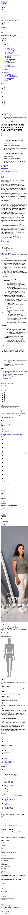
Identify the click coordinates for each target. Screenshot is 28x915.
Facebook (6, 913)
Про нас (9, 74)
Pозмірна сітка (4, 168)
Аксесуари (6, 61)
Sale (5, 68)
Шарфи (8, 65)
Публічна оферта (8, 800)
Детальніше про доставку (7, 383)
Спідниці (9, 46)
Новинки (6, 69)
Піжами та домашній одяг (13, 55)
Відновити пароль (5, 872)
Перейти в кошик (16, 825)
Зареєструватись (17, 907)
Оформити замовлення (18, 36)
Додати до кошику (7, 169)
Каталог (5, 2)
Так (2, 815)
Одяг (5, 44)
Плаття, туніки (10, 48)
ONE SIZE (6, 431)
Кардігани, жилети (11, 49)
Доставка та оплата (11, 75)
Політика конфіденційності (10, 799)
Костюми (9, 57)
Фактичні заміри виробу (7, 253)
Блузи (8, 45)
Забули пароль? (4, 852)
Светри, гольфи (11, 50)
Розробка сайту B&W (9, 807)
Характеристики (5, 244)
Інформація (7, 72)
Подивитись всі (11, 59)
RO (4, 89)
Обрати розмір (10, 78)
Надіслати (22, 411)
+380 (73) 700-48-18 (10, 785)
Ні (3, 815)
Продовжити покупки (6, 36)
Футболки (9, 53)
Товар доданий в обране (18, 831)
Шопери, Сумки (11, 62)
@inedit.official (6, 375)
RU (4, 88)
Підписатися (18, 795)
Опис (2, 173)
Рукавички (9, 63)
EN (4, 87)
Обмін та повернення (12, 76)
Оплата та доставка (6, 258)
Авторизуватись (13, 852)
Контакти (9, 79)
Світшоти (9, 56)
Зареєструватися (5, 906)
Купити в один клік (12, 171)
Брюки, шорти (10, 52)
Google (7, 911)
